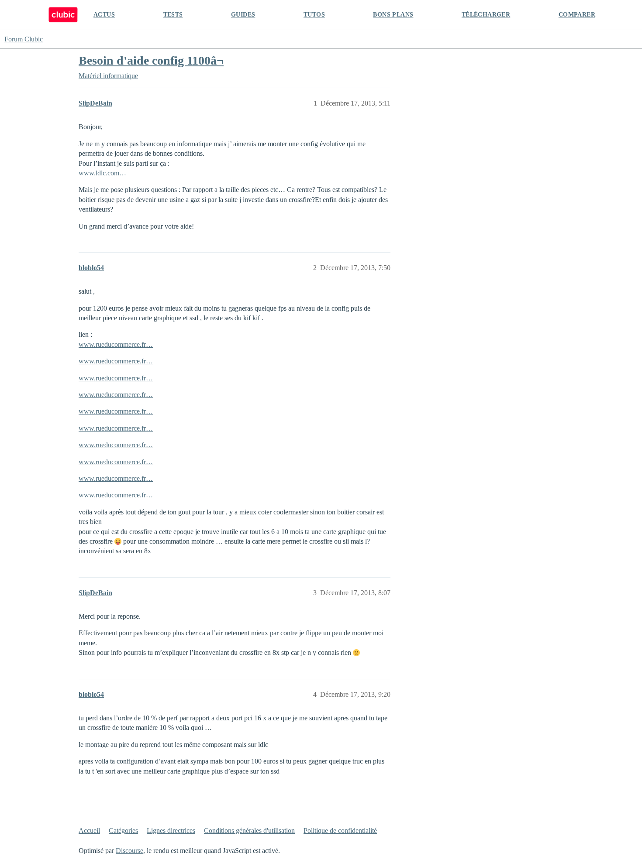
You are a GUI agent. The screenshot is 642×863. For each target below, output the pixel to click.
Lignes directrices (171, 830)
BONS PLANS (393, 14)
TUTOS (314, 14)
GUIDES (243, 14)
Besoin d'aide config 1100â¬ (151, 60)
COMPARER (577, 14)
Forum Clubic (23, 39)
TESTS (173, 14)
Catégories (123, 830)
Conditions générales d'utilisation (249, 830)
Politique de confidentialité (340, 830)
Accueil (89, 830)
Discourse (129, 850)
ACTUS (104, 14)
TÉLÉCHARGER (486, 14)
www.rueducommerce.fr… (116, 344)
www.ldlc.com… (102, 173)
